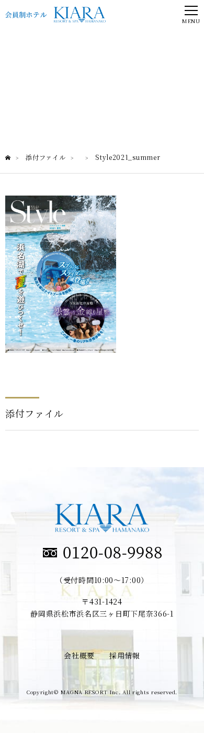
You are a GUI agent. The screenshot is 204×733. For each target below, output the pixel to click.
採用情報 (124, 655)
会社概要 (79, 655)
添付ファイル (34, 413)
